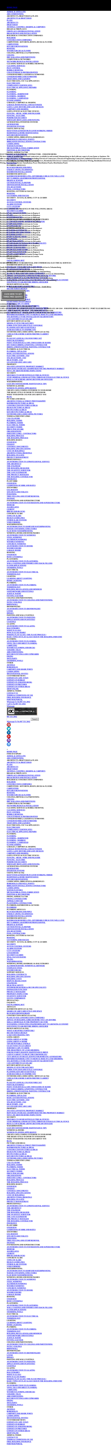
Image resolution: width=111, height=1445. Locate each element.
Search (35, 719)
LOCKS (10, 611)
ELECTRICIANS (13, 83)
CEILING (10, 799)
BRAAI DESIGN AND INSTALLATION (22, 778)
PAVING (10, 656)
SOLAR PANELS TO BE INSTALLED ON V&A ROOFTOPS (30, 1061)
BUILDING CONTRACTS (17, 974)
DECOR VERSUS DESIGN (17, 1033)
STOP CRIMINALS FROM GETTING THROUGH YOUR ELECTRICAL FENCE (38, 377)
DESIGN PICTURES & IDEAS (18, 408)
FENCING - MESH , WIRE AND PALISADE (23, 113)
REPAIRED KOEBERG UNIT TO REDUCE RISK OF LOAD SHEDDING (35, 1059)
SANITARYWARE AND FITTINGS (20, 591)
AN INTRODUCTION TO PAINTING (21, 617)
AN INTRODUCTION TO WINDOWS (21, 535)
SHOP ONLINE (13, 689)
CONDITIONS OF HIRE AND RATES (21, 485)
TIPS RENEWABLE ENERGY (18, 1044)
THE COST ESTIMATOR (17, 472)
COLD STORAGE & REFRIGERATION (22, 72)
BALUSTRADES (13, 628)
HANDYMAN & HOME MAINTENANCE (23, 877)
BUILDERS (11, 782)
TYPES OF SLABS (14, 516)
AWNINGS (11, 665)
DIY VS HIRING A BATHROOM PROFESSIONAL (26, 922)
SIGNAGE (11, 498)
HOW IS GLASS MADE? (16, 632)
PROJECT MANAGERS (16, 992)
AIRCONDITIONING (15, 652)
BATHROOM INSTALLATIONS (19, 916)
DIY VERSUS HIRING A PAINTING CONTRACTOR (27, 345)
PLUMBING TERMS (15, 423)
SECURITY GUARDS (15, 955)
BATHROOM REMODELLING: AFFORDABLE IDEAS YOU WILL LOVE (35, 920)
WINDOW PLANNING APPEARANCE (22, 388)
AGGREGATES (13, 507)
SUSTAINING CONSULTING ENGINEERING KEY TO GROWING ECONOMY (37, 1024)
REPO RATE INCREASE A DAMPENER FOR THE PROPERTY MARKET (35, 369)
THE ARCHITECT (14, 464)
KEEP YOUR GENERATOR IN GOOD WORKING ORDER (29, 875)
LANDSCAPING (13, 671)
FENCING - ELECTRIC (16, 860)
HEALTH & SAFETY (15, 985)
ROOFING (11, 793)
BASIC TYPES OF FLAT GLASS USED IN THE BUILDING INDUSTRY (34, 637)
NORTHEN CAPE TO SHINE (18, 1048)
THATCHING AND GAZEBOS (18, 79)
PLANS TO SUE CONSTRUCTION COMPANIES (26, 1018)
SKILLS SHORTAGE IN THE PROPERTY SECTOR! (27, 1022)
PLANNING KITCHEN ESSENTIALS (21, 327)
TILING (10, 959)
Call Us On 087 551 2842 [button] (16, 704)
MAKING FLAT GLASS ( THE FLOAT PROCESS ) (26, 635)
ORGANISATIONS (14, 431)
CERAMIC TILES (14, 650)
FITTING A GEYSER (15, 596)
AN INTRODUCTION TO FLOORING (21, 641)
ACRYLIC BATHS (14, 594)
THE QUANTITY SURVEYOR (18, 470)
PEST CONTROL (13, 68)
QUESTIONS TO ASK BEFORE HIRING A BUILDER (27, 1026)
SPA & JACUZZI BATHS (16, 957)
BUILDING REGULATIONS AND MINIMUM (24, 589)
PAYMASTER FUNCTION (17, 989)
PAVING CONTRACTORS (17, 899)
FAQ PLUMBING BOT (16, 1005)
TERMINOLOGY (13, 574)
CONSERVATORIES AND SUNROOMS (22, 77)
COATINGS (11, 622)
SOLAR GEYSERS (14, 931)
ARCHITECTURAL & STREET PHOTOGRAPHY (26, 401)
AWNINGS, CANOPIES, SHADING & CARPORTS (26, 771)
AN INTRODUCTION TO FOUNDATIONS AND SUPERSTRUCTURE (33, 503)
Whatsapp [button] (10, 706)
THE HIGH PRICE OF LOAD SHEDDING (23, 1050)
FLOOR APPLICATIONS (16, 565)
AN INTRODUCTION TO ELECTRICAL (22, 572)
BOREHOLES (12, 667)
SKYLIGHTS (12, 658)
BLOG (9, 397)
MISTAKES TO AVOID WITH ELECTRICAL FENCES (28, 375)
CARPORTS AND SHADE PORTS (20, 669)
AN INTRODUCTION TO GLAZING (21, 626)
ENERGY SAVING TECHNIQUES (20, 914)
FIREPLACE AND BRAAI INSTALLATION (23, 775)
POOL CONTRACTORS (16, 933)
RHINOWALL (12, 604)
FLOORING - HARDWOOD (17, 94)
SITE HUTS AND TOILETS (17, 492)
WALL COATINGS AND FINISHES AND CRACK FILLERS (29, 563)
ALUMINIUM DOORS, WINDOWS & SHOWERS (26, 966)
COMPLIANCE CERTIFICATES (19, 85)
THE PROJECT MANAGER (18, 475)
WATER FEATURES (15, 890)
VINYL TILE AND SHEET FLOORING (22, 643)
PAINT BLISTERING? (15, 340)
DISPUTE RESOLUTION (16, 981)
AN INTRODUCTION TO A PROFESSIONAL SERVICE (28, 462)
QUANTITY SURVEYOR (16, 996)
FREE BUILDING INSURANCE (19, 697)
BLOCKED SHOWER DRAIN (18, 1013)
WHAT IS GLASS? (14, 630)
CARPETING (12, 645)
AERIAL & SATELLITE (16, 756)
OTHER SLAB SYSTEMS (17, 520)
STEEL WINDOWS (14, 537)
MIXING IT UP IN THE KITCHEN (20, 323)
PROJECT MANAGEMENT (18, 457)
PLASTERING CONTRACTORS (19, 903)
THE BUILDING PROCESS (17, 438)
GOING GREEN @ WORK (17, 1039)
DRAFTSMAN (12, 769)
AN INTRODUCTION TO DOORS (20, 546)
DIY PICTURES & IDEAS (17, 410)
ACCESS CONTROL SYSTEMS (19, 946)
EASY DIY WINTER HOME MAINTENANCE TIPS (27, 384)
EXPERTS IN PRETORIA (17, 684)
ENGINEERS (12, 983)
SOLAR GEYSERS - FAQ (16, 358)
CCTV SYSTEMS (13, 951)
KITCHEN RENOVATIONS (17, 790)
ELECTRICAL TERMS (16, 425)
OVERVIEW (12, 442)
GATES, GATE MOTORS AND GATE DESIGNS (25, 107)
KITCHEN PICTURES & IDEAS (19, 412)
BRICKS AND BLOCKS (16, 511)
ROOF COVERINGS (15, 557)
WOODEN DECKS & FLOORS (19, 795)
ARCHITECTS (12, 767)
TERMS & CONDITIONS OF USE (20, 695)
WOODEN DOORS (14, 548)
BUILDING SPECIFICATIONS (19, 449)
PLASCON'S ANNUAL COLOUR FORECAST (24, 338)
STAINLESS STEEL (14, 968)
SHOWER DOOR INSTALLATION (20, 929)
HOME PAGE (12, 7)
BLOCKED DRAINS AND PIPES (19, 912)
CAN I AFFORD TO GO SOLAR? (19, 1063)
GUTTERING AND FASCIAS (18, 940)
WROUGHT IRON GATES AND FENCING (23, 864)
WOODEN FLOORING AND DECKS (21, 648)
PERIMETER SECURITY (17, 862)
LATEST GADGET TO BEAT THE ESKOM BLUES (27, 1054)
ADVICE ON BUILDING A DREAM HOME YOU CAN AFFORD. (31, 1020)
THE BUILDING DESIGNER (18, 468)
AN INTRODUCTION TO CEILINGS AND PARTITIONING (30, 600)
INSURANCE (12, 479)
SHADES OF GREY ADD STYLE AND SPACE (24, 1011)
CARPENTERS (13, 788)
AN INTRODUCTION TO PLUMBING (21, 585)
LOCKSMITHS (13, 953)
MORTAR (10, 505)
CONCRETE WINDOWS (16, 544)
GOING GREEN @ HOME (17, 1041)
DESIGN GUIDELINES (16, 518)
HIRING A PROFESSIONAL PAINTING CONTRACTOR (28, 347)
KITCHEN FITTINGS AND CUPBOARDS (23, 654)
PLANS (9, 765)
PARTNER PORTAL (15, 700)
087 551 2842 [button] (12, 717)
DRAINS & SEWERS (15, 925)
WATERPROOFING (14, 961)
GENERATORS (13, 868)
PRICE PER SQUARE (15, 429)
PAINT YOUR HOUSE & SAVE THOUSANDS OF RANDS (29, 343)
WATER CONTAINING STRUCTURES (22, 529)
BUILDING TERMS (14, 420)
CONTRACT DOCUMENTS (17, 446)
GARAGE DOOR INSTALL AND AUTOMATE (24, 105)
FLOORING (11, 92)
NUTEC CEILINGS (14, 602)
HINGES (10, 613)
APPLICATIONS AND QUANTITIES (21, 619)
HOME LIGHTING (14, 581)
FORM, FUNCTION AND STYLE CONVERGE (25, 325)
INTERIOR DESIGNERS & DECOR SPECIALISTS (26, 987)
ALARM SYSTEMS (14, 948)
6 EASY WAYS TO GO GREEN (19, 1046)
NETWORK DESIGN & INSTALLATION (23, 806)
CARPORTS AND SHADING (18, 109)
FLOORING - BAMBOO (16, 96)
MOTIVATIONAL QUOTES (17, 674)
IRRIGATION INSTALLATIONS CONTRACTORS (26, 886)
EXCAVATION (12, 490)
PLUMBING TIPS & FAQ (17, 351)
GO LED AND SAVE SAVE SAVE (19, 362)
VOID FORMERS (13, 522)
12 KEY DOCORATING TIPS (18, 1035)
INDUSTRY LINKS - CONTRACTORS (21, 433)
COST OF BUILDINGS (16, 451)
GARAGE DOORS (14, 550)
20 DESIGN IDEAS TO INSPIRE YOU (21, 330)
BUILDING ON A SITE (15, 455)
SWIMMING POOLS (15, 568)
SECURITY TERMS (14, 427)
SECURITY (11, 944)
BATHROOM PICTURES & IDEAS (20, 403)
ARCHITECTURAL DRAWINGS (19, 453)
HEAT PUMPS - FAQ (15, 360)
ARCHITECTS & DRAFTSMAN (19, 762)
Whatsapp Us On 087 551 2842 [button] (18, 702)
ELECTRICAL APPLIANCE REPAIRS (22, 87)
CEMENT (10, 509)
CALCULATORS (13, 418)
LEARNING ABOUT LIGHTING (19, 578)
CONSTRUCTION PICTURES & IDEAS (22, 405)
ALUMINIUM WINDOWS (17, 539)
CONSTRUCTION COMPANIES (19, 784)
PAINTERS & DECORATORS (18, 894)
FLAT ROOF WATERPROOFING (20, 531)
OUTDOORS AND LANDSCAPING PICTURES (25, 414)
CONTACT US (12, 693)
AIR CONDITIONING (15, 758)
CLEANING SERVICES (16, 66)
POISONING (12, 494)
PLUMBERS (12, 907)
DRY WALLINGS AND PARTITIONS (21, 801)
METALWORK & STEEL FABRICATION (23, 892)
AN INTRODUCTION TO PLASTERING (22, 561)
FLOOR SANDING (14, 100)
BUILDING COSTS (14, 979)
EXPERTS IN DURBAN (16, 680)
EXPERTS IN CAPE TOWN (17, 678)
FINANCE (11, 444)
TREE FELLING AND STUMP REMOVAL (23, 496)
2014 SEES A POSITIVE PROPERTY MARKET (25, 366)
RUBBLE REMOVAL (15, 70)
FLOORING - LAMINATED (17, 98)
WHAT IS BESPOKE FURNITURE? (21, 1031)
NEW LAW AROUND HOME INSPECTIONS (24, 371)
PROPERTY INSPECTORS (17, 994)
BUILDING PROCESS (15, 436)
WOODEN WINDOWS (15, 542)
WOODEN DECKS (14, 970)
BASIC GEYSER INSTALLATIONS (20, 353)
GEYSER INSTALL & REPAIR (19, 927)
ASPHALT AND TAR (15, 901)
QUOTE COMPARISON (16, 998)
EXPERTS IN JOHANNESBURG (19, 682)
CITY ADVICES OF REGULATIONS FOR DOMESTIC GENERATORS (34, 1057)
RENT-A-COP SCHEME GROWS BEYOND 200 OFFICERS (30, 379)
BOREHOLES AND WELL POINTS (20, 883)
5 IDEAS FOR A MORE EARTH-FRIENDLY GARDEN (28, 334)
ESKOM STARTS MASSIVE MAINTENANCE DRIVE (27, 1052)
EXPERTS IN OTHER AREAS (18, 687)
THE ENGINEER (13, 466)
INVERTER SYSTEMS (16, 871)
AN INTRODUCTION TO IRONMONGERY (23, 609)
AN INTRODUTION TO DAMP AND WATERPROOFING (29, 526)
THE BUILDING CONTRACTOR (20, 477)
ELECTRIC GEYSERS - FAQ (18, 356)
